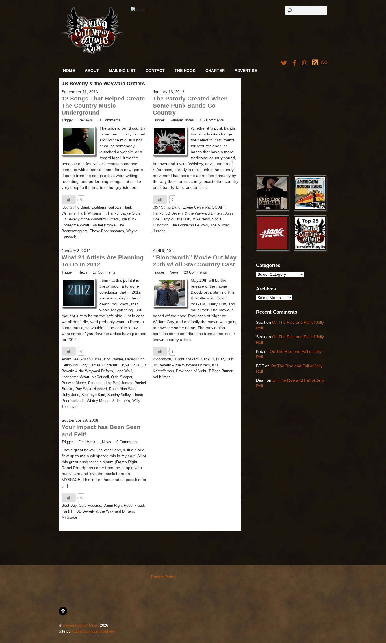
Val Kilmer (161, 377)
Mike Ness (201, 219)
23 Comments (195, 272)
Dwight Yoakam (186, 359)
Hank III (207, 359)
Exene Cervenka (196, 207)
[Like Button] (69, 199)
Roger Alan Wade (123, 389)
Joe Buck (128, 219)
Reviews (85, 120)
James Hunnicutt (103, 365)
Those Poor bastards (107, 231)
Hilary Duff (224, 359)
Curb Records (90, 506)
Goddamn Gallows (106, 207)
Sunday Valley (119, 395)
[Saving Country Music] (92, 53)
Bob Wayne (113, 359)
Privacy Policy (163, 576)
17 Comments (104, 272)
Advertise (246, 70)
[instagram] (305, 62)
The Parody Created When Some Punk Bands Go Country (190, 105)
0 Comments (126, 442)
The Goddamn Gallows (189, 225)
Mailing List (122, 70)
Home (69, 70)
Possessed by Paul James (110, 383)
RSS (323, 62)
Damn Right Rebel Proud (123, 506)
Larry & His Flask (176, 219)
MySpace (69, 517)
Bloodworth (162, 359)
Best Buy (69, 506)
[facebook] (294, 62)
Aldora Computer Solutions (93, 631)
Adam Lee (70, 359)
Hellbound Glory (74, 365)
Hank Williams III (92, 213)
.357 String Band (75, 207)
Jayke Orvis (130, 213)
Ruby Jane (70, 395)
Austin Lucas (91, 359)
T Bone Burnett (221, 371)
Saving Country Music (81, 625)
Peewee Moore (74, 383)
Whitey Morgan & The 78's (108, 401)
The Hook (185, 70)
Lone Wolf (123, 371)
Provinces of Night (191, 371)
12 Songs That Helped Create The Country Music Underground (103, 105)
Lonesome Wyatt (75, 225)
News (82, 272)
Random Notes (182, 120)
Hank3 (113, 213)
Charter (215, 70)
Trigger (67, 120)
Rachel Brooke (104, 225)
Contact (155, 70)
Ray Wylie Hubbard (91, 389)
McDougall (100, 377)
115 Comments (211, 120)
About (92, 70)
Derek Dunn (134, 359)
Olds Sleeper (121, 377)
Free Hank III (89, 442)
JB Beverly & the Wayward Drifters (90, 219)
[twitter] (284, 62)
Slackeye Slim (93, 395)
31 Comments (108, 120)
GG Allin (218, 207)
